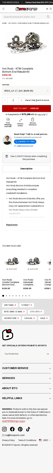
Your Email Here (11, 354)
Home (4, 23)
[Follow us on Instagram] (4, 429)
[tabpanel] (26, 201)
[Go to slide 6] (19, 295)
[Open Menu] (3, 9)
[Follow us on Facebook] (12, 429)
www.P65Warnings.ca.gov (13, 421)
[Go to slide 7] (22, 295)
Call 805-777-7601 (26, 142)
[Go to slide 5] (16, 295)
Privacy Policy (8, 440)
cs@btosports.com (25, 146)
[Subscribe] (47, 354)
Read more (12, 225)
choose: (5, 85)
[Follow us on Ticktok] (28, 429)
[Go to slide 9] (29, 295)
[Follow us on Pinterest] (20, 429)
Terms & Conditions (27, 440)
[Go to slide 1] (3, 295)
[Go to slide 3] (9, 295)
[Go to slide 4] (13, 295)
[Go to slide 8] (26, 295)
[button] (26, 114)
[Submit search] (48, 17)
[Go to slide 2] (6, 295)
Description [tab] (26, 168)
